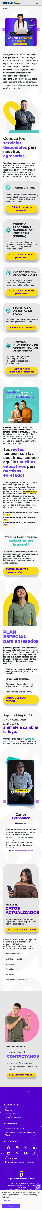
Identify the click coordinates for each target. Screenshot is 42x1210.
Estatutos (8, 1110)
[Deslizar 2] (19, 45)
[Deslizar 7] (29, 850)
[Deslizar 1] (15, 45)
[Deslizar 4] (27, 45)
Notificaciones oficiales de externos (21, 1162)
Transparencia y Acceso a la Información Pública (20, 1134)
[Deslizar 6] (25, 850)
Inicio (5, 9)
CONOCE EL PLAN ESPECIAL (15, 700)
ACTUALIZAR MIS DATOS (22, 929)
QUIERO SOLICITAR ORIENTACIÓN (16, 571)
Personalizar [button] (6, 1200)
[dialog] (21, 1200)
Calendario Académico (13, 1114)
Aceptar (11, 1206)
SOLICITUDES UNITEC (21, 1074)
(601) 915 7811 (13, 1158)
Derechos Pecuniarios (13, 1117)
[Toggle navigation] (37, 3)
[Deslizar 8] (32, 850)
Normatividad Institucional (14, 1129)
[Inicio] (12, 3)
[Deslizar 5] (22, 850)
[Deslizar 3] (23, 45)
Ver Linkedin (22, 824)
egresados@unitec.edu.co (20, 1063)
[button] (3, 29)
